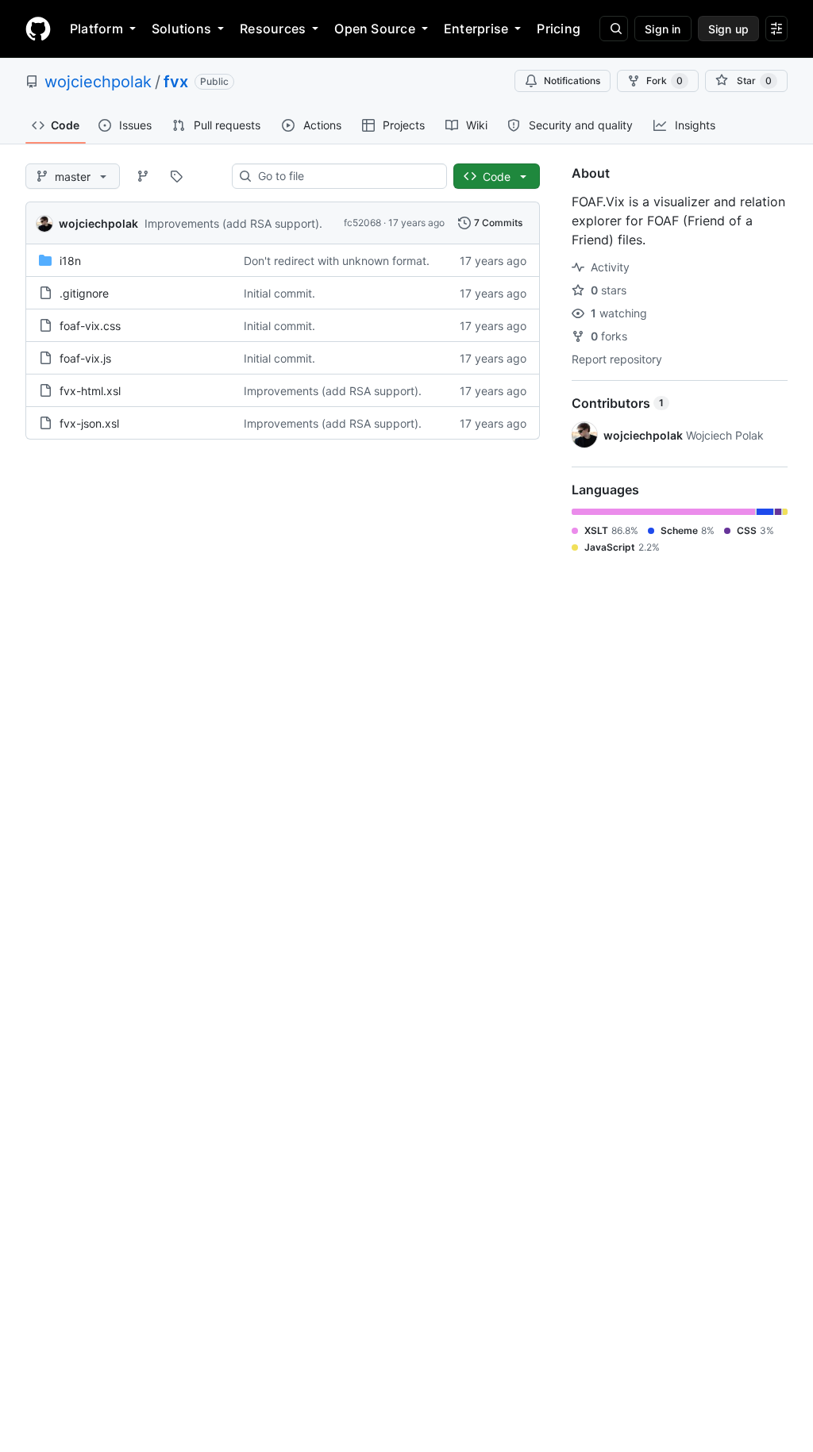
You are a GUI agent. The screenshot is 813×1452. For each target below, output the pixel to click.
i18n (70, 260)
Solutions (181, 28)
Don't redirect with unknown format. (337, 260)
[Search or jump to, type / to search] (613, 28)
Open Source (374, 28)
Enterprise (476, 28)
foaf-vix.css (90, 325)
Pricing (558, 28)
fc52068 (362, 223)
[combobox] (345, 176)
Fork (664, 80)
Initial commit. (279, 293)
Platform (96, 28)
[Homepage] (38, 28)
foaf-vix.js (85, 358)
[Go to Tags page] (176, 176)
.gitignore (84, 293)
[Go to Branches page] (143, 176)
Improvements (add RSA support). (233, 223)
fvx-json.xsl (89, 423)
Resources (273, 28)
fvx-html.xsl (90, 391)
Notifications (572, 80)
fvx (176, 81)
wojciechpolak (98, 81)
